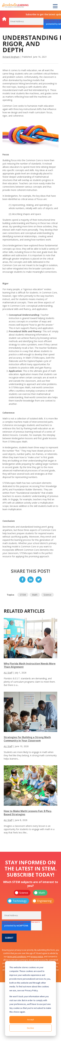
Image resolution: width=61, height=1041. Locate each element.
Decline (30, 1028)
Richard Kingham (11, 56)
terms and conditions (16, 956)
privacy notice (37, 956)
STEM (23, 594)
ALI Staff (8, 672)
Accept (30, 1019)
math (34, 594)
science (47, 594)
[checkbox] (30, 897)
